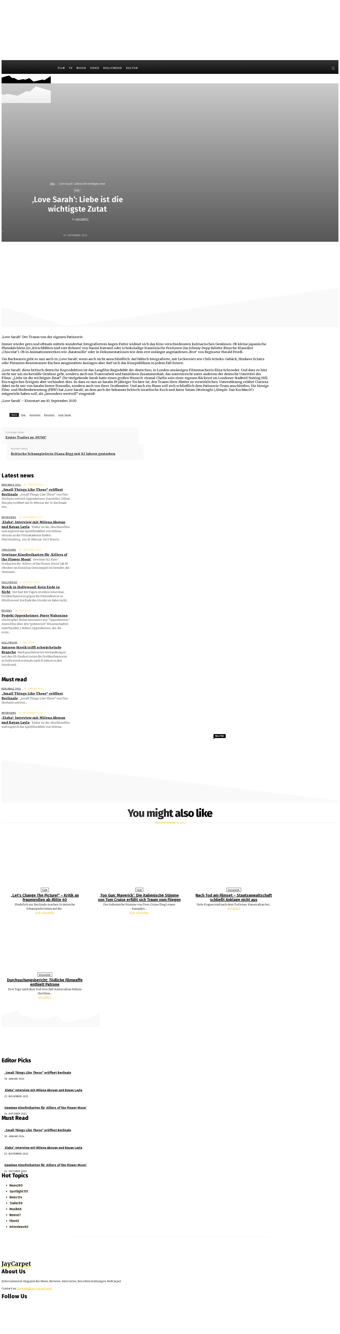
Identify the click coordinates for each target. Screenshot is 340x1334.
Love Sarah (64, 415)
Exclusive (234, 890)
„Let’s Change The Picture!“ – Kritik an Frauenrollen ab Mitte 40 (45, 897)
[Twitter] (324, 69)
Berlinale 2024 (11, 484)
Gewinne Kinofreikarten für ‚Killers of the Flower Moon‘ (45, 1108)
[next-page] (172, 1005)
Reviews (7, 610)
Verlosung (9, 549)
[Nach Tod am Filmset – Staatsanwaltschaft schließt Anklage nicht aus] (234, 859)
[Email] (206, 250)
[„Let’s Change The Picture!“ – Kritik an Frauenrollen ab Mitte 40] (45, 859)
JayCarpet (82, 219)
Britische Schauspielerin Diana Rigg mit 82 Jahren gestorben (63, 454)
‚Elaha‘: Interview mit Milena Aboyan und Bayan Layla (43, 1090)
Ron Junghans (44, 912)
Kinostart (49, 415)
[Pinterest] (177, 250)
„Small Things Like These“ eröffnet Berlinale (37, 1073)
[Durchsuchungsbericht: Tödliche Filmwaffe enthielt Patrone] (45, 944)
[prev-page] (168, 1005)
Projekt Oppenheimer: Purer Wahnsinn (35, 615)
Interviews (9, 517)
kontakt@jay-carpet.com (34, 1288)
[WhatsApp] (192, 250)
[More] (220, 250)
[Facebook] (309, 69)
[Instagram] (316, 69)
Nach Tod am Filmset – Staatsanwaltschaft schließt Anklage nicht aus (234, 897)
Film (52, 183)
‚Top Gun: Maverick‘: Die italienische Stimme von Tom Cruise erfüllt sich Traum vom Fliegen (139, 897)
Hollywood (9, 582)
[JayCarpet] (69, 219)
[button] (333, 68)
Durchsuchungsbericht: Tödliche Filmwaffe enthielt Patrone (45, 982)
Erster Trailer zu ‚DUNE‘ (26, 437)
